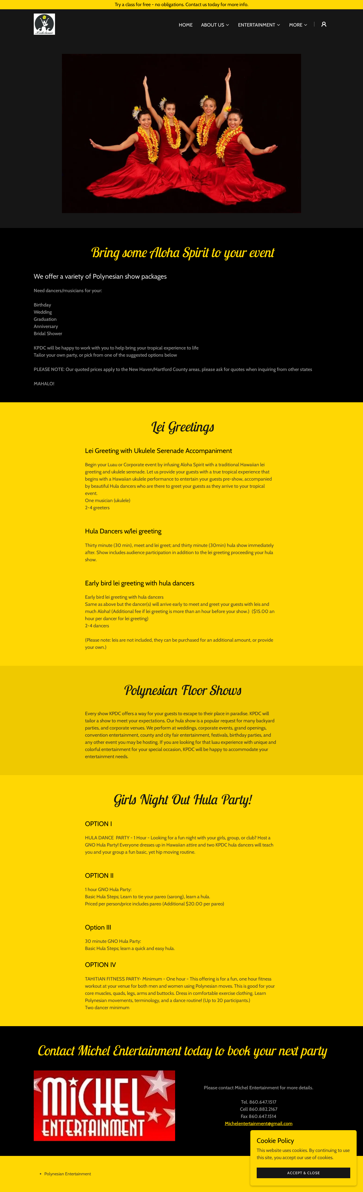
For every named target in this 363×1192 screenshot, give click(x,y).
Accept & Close (303, 1173)
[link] (44, 24)
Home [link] (186, 25)
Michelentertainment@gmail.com (259, 1123)
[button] (215, 25)
